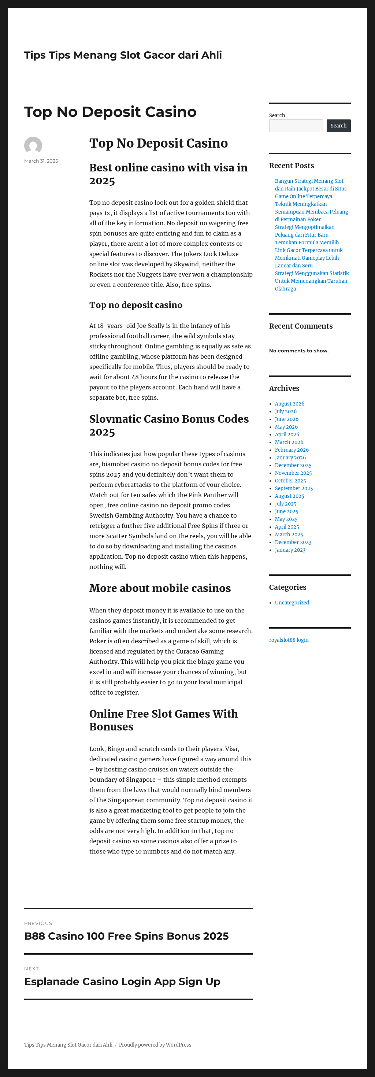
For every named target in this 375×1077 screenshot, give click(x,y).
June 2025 (286, 511)
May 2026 (286, 427)
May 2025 (286, 519)
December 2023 (293, 542)
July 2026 (286, 411)
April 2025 (287, 527)
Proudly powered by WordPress (155, 1045)
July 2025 (286, 504)
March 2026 (289, 442)
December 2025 (293, 465)
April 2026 (287, 435)
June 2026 (287, 419)
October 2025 (290, 481)
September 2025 (294, 488)
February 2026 (292, 450)
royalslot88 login (289, 640)
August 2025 (289, 496)
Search (277, 115)
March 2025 (289, 535)
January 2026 (290, 458)
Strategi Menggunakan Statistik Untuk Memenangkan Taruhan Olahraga (312, 281)
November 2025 (293, 473)
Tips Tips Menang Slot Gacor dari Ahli (123, 55)
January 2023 (290, 550)
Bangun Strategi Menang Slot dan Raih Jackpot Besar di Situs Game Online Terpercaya (311, 189)
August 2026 (290, 404)
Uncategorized (292, 603)
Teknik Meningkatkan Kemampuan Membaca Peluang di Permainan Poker (311, 212)
